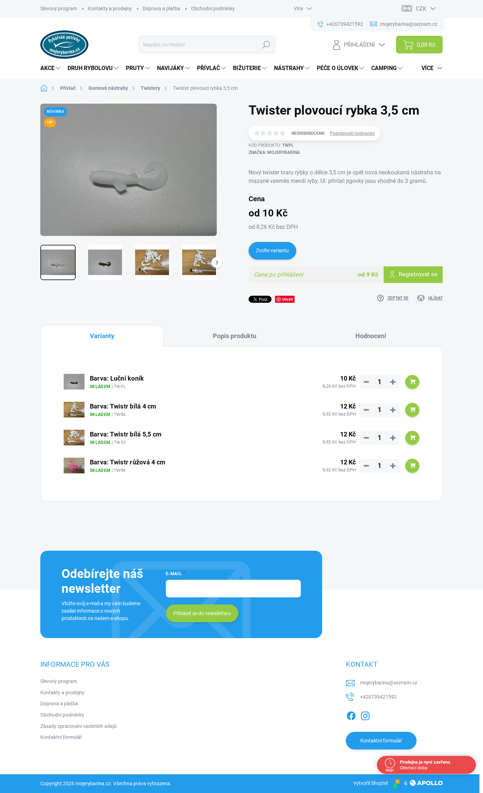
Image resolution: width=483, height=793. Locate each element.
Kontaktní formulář (61, 737)
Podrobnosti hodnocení (352, 133)
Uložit (287, 299)
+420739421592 (378, 697)
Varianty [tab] (102, 336)
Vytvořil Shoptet (370, 783)
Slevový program (58, 8)
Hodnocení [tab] (370, 336)
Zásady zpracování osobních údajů (78, 726)
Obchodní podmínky (213, 8)
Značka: (274, 152)
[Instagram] (365, 714)
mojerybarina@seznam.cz (388, 682)
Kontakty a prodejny (110, 8)
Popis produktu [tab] (234, 336)
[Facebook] (351, 714)
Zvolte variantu (272, 250)
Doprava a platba (161, 8)
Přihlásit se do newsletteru (202, 613)
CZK (421, 8)
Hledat (266, 44)
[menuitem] (51, 68)
